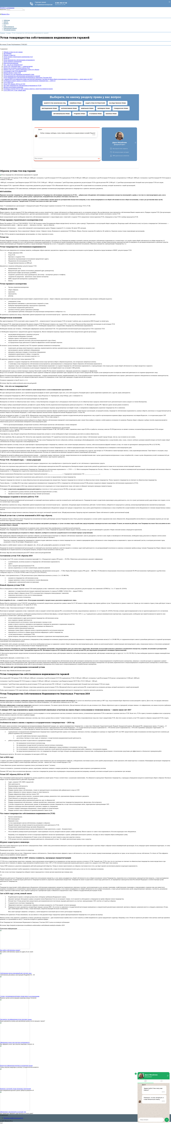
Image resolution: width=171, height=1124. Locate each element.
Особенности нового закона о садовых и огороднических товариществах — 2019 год (29, 80)
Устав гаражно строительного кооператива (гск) (18, 56)
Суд (5, 25)
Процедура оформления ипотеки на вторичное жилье (16, 1065)
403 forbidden (7, 53)
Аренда (6, 22)
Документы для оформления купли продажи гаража (16, 1019)
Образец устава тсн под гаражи (13, 52)
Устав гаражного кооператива (13, 61)
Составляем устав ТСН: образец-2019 (15, 71)
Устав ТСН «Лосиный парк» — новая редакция (18, 66)
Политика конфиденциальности (13, 1118)
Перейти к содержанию (7, 8)
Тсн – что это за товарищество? (13, 64)
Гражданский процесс (10, 28)
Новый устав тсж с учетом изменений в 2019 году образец (21, 69)
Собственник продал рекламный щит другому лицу (16, 973)
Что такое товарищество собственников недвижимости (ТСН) (22, 85)
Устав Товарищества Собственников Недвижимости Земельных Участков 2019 (28, 77)
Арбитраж (7, 20)
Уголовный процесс (10, 30)
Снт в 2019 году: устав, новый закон (15, 90)
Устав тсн (6, 58)
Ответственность (9, 26)
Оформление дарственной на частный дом (13, 1112)
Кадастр (6, 23)
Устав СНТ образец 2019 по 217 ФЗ (14, 84)
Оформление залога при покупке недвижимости (15, 1042)
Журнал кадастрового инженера (13, 87)
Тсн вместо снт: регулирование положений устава (19, 74)
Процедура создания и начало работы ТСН (17, 68)
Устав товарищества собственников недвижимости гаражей (22, 76)
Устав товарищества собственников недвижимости (19, 60)
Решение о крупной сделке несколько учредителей (15, 1088)
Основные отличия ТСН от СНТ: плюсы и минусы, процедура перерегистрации (28, 88)
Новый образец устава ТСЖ (12, 72)
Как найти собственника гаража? (10, 950)
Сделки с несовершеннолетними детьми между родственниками (19, 996)
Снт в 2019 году (8, 82)
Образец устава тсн (9, 55)
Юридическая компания (11, 63)
